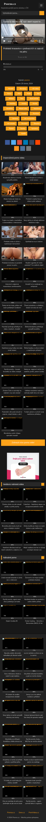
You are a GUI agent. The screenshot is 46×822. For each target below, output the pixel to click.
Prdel (29, 93)
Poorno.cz (9, 3)
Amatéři (10, 88)
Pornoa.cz (11, 812)
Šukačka (36, 123)
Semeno (15, 118)
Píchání (24, 113)
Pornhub (36, 113)
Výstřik (23, 133)
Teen (22, 98)
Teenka (22, 128)
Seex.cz (22, 812)
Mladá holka (23, 108)
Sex (38, 93)
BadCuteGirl (34, 98)
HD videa (35, 88)
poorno (27, 80)
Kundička (10, 108)
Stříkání (11, 98)
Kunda (35, 103)
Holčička (12, 103)
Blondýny (23, 88)
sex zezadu (11, 123)
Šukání (11, 128)
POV (19, 93)
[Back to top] (39, 816)
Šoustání (24, 123)
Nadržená (37, 108)
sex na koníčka (29, 118)
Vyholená (34, 128)
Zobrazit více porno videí (23, 442)
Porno (9, 93)
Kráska (24, 103)
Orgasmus (11, 113)
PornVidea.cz (34, 812)
